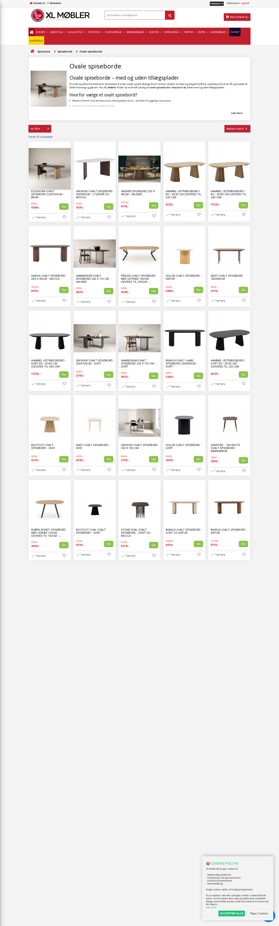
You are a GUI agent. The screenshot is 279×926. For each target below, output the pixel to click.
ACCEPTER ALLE (232, 913)
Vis (64, 206)
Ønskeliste (55, 3)
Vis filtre (35, 128)
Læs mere (211, 907)
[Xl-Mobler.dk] (63, 16)
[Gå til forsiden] (32, 51)
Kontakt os (39, 3)
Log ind (245, 3)
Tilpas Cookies (259, 913)
